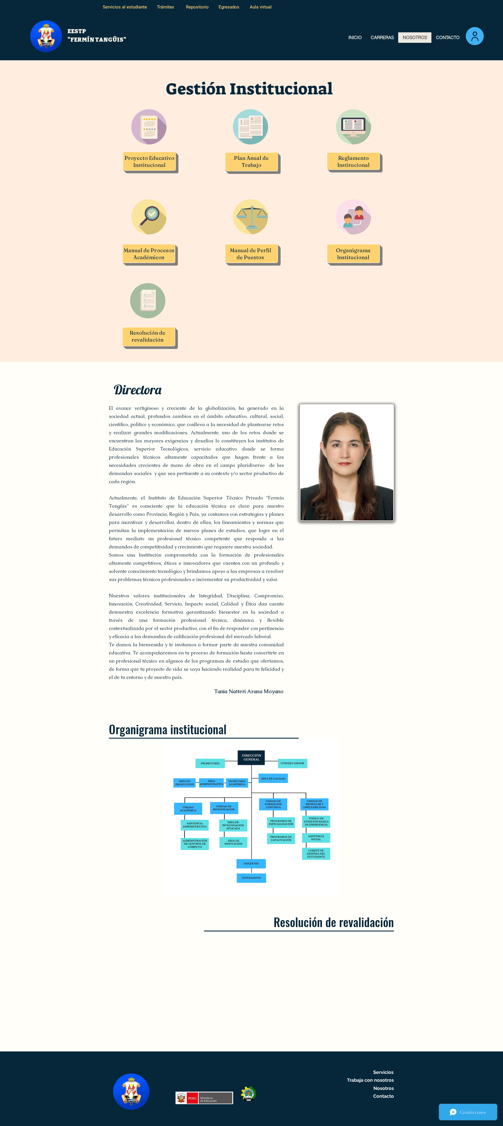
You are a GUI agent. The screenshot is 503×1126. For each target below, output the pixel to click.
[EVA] (475, 36)
